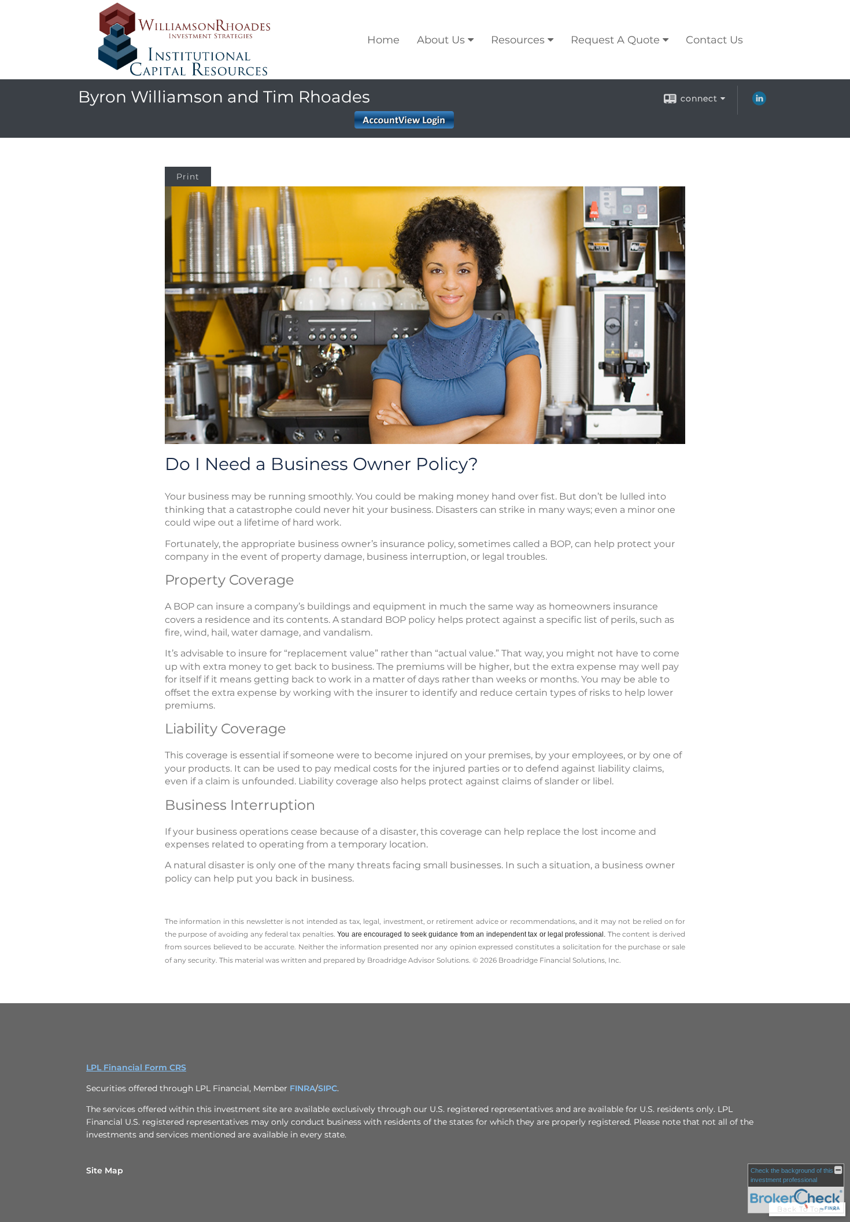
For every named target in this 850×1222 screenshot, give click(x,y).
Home (383, 40)
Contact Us (714, 40)
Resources (518, 40)
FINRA (302, 1088)
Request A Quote (615, 40)
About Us (441, 40)
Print (187, 176)
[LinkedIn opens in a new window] (759, 102)
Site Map (104, 1170)
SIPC (327, 1088)
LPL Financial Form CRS (136, 1067)
